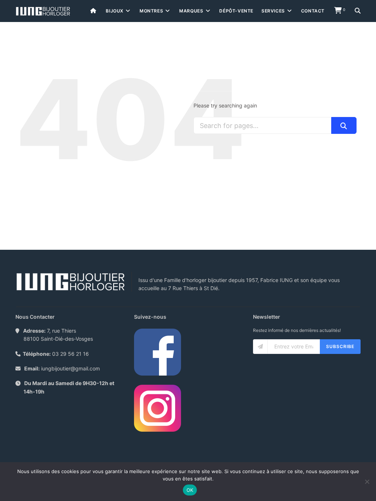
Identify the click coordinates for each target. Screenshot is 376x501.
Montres (151, 11)
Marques (191, 11)
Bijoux (114, 11)
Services (273, 11)
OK (190, 490)
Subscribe (340, 346)
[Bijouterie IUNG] (42, 11)
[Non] (366, 481)
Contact (313, 11)
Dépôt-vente (236, 11)
